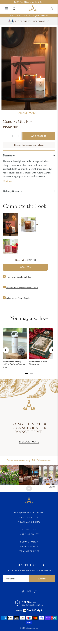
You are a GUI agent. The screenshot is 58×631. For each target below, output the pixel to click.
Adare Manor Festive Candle (18, 298)
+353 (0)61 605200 (29, 517)
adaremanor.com (29, 522)
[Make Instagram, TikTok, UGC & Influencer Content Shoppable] (52, 487)
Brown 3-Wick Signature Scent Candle (22, 287)
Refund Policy (29, 541)
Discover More (29, 441)
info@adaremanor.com (29, 512)
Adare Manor (29, 113)
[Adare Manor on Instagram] (29, 592)
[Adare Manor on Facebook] (22, 592)
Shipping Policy (29, 534)
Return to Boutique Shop (29, 15)
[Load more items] (29, 488)
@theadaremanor (43, 460)
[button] (29, 475)
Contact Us (29, 529)
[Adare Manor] (32, 8)
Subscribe (42, 578)
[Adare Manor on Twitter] (34, 592)
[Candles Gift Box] (29, 68)
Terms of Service (29, 551)
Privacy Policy (29, 546)
